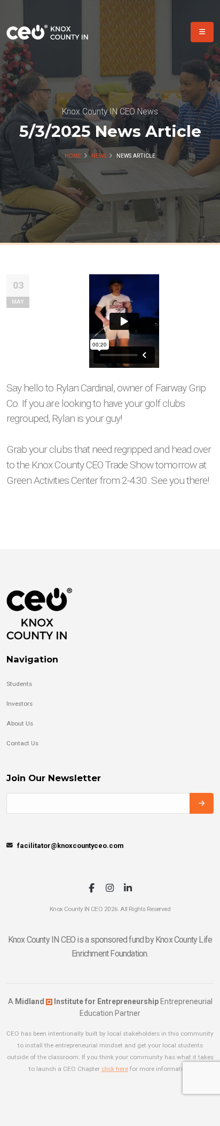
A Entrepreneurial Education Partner (110, 1007)
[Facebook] (91, 889)
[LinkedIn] (128, 889)
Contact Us (22, 743)
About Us (19, 723)
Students (19, 684)
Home (73, 155)
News (98, 155)
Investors (19, 703)
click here (114, 1069)
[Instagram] (110, 889)
